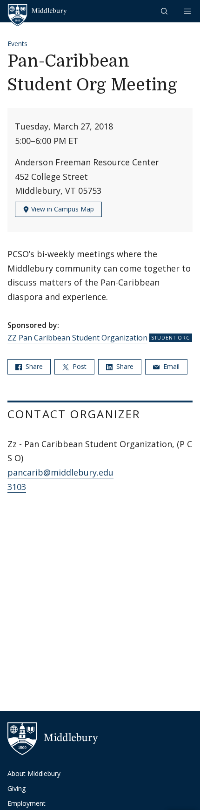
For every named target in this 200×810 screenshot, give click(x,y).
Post (79, 366)
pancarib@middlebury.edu (60, 472)
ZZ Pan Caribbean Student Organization (77, 338)
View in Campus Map (61, 208)
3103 (16, 486)
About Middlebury (33, 773)
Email (170, 366)
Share (33, 366)
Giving (16, 788)
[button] (165, 11)
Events (17, 43)
